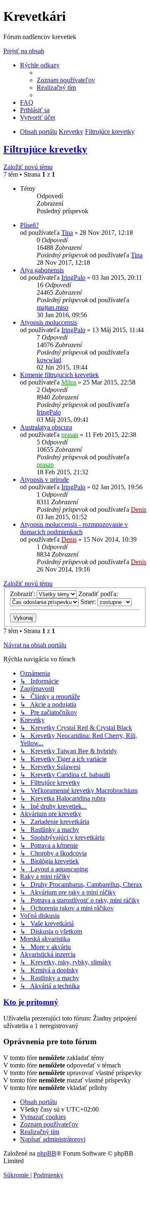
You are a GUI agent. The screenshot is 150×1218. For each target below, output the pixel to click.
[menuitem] (66, 80)
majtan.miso (52, 307)
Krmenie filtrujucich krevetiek (59, 374)
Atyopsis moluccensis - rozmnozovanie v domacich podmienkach (74, 528)
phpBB (46, 1153)
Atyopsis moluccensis (48, 322)
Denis (138, 509)
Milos (68, 382)
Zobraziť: (23, 593)
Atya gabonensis (42, 270)
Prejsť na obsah (23, 50)
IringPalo (73, 277)
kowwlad (49, 359)
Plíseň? (29, 225)
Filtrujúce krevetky (45, 149)
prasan (69, 434)
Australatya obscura (46, 427)
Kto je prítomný (30, 1002)
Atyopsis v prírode (44, 479)
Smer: (89, 601)
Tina (67, 232)
